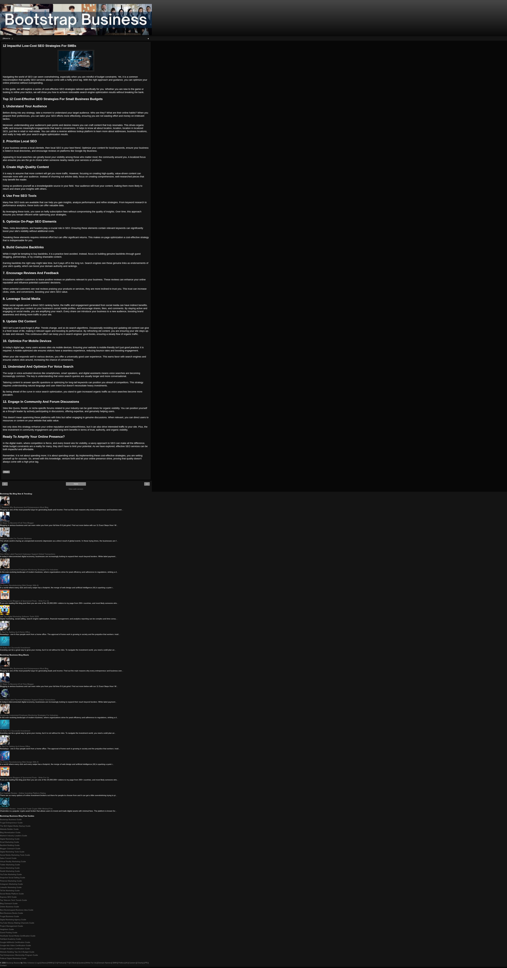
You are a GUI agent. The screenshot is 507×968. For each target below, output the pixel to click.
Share (6, 472)
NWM (50, 963)
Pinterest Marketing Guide (11, 881)
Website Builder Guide (9, 829)
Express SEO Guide (8, 897)
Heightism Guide (7, 929)
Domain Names (104, 963)
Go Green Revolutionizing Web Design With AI (19, 585)
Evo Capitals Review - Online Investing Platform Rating (23, 793)
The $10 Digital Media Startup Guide (15, 826)
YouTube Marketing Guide (11, 874)
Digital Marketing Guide (10, 839)
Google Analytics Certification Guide (15, 949)
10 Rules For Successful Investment (15, 648)
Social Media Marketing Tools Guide (15, 855)
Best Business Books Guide (11, 913)
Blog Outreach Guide (9, 903)
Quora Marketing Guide (10, 868)
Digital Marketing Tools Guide (12, 852)
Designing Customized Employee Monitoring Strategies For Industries (29, 570)
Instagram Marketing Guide (11, 884)
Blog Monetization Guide (10, 832)
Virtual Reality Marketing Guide (13, 861)
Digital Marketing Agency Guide (13, 919)
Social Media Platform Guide (12, 894)
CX (55, 963)
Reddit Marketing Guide (10, 871)
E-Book (74, 963)
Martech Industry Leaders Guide (13, 836)
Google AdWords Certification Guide (15, 942)
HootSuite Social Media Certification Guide (17, 936)
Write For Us (91, 963)
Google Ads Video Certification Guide (15, 945)
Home (76, 484)
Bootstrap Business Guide (11, 819)
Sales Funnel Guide (8, 858)
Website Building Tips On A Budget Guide (17, 952)
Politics (121, 963)
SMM (114, 963)
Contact (3, 965)
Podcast (61, 963)
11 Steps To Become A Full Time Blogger (17, 523)
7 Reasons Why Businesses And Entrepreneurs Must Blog (24, 507)
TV (68, 963)
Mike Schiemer (28, 963)
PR (146, 963)
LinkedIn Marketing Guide (11, 887)
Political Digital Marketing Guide (13, 958)
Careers (132, 963)
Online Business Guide (9, 907)
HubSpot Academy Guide (10, 939)
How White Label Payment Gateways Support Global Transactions (27, 554)
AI (126, 963)
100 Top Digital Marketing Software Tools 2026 (19, 616)
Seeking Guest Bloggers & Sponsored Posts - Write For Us (24, 601)
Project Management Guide (11, 926)
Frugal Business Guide (9, 916)
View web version (76, 489)
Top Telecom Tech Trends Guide (13, 900)
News (44, 963)
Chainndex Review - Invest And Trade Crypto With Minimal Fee (26, 809)
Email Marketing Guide (9, 842)
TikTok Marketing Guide (10, 890)
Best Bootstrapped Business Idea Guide (16, 910)
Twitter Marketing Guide (10, 865)
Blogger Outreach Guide (10, 848)
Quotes (81, 963)
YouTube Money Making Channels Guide (17, 923)
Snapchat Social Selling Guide (12, 878)
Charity (140, 963)
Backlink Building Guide (10, 845)
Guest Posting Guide (8, 932)
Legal (38, 963)
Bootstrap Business (13, 963)
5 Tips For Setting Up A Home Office (15, 632)
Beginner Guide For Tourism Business (16, 538)
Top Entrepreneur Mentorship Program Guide (19, 955)
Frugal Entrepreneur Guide (11, 823)
